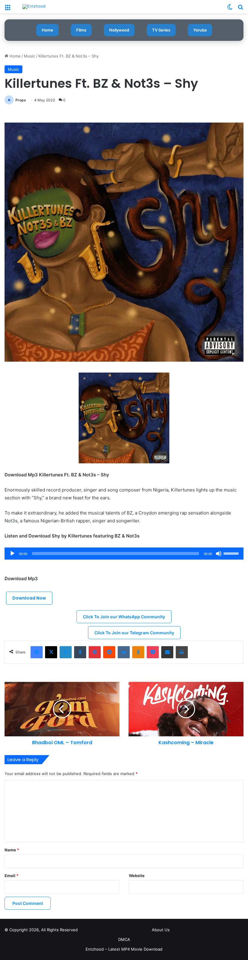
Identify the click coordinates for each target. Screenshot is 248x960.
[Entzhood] (33, 6)
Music (29, 56)
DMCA (124, 939)
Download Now (29, 598)
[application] (124, 553)
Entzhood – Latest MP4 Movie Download (124, 949)
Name (12, 849)
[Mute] (219, 554)
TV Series (161, 30)
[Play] (12, 554)
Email (11, 875)
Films (81, 30)
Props (20, 100)
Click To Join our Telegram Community (134, 632)
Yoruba (200, 30)
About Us (161, 929)
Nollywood (119, 30)
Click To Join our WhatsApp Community (124, 616)
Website (137, 875)
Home (47, 30)
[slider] (232, 552)
